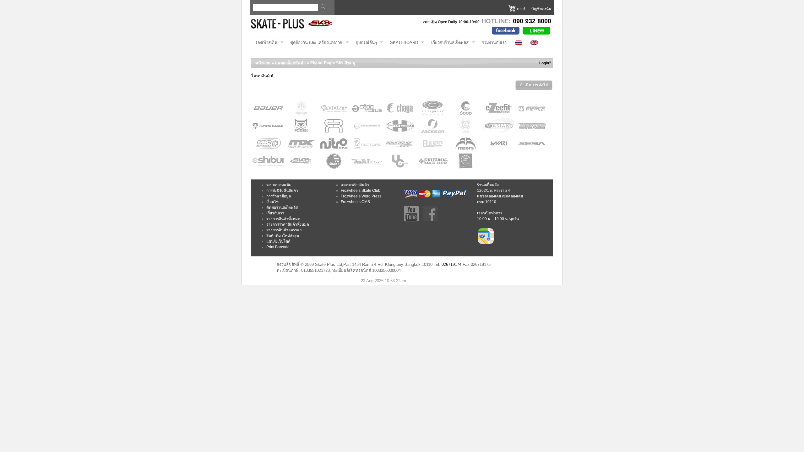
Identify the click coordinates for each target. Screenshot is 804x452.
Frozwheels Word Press (361, 196)
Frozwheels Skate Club (360, 190)
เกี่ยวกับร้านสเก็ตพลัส (448, 42)
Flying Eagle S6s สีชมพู (333, 63)
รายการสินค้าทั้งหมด (283, 219)
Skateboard (402, 42)
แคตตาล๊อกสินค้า (355, 185)
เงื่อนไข (272, 202)
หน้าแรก (262, 63)
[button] (533, 85)
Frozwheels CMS (355, 202)
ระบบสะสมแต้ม (278, 185)
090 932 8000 (532, 21)
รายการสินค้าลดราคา (284, 230)
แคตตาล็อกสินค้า (290, 63)
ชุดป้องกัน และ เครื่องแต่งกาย (314, 42)
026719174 (451, 264)
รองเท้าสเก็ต (264, 42)
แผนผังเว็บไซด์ (278, 241)
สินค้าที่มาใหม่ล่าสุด (282, 236)
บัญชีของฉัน (541, 9)
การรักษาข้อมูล (278, 196)
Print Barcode (278, 247)
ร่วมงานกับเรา (494, 42)
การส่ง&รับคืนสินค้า (282, 190)
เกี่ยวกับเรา (275, 213)
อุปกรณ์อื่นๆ (364, 42)
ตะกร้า (522, 9)
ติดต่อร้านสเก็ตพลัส (282, 207)
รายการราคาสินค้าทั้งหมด (287, 224)
